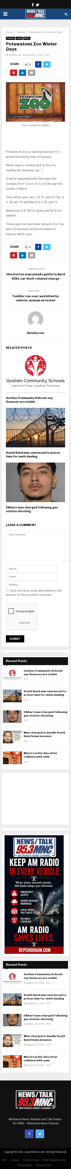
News (26, 38)
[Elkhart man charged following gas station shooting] (12, 716)
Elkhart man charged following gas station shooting (45, 713)
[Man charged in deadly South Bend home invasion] (12, 737)
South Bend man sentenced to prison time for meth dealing (33, 454)
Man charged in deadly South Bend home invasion (44, 734)
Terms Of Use (43, 1165)
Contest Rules (31, 1160)
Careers (15, 1160)
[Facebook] (29, 1133)
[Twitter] (40, 1133)
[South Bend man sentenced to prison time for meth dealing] (12, 696)
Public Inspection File (54, 1160)
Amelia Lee (15, 55)
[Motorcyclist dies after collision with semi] (12, 757)
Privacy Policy (24, 1165)
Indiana (10, 38)
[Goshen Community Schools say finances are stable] (12, 675)
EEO (5, 1160)
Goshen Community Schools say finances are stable (29, 400)
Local (19, 38)
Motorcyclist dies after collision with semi (41, 754)
